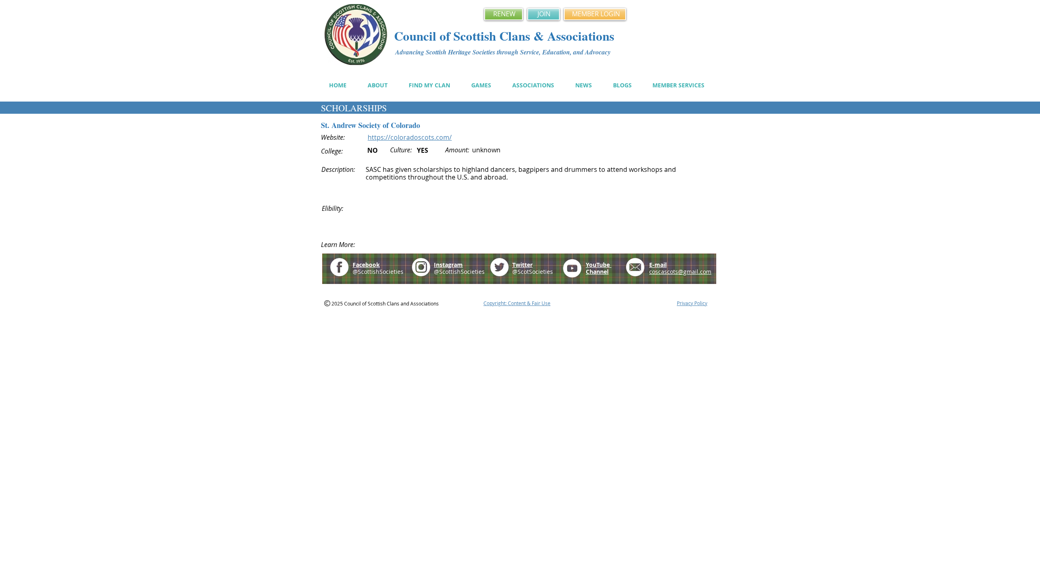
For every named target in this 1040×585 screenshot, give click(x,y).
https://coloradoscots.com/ (410, 137)
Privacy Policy (692, 303)
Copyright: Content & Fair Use (516, 303)
